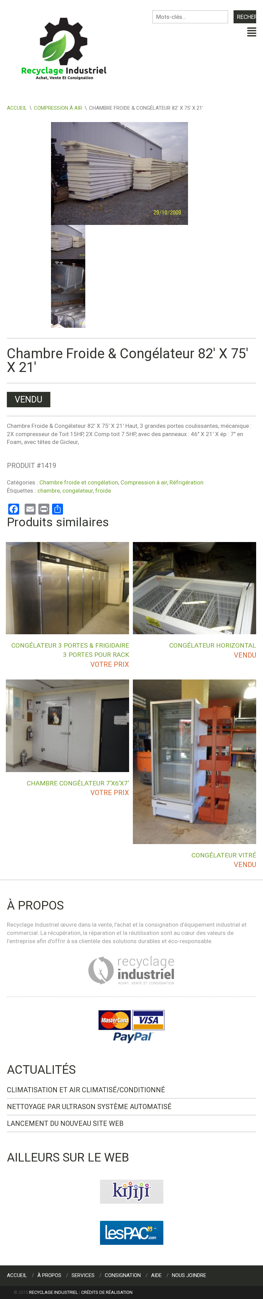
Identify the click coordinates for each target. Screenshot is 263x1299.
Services (83, 1275)
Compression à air (58, 108)
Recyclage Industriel (53, 1292)
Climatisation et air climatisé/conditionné (86, 1090)
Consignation (123, 1275)
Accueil (17, 108)
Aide (156, 1275)
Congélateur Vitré (223, 855)
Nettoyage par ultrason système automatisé (89, 1107)
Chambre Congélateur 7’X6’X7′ (78, 783)
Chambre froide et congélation (78, 482)
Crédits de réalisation (107, 1292)
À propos (49, 1275)
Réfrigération (186, 482)
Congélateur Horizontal (212, 645)
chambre (48, 490)
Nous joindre (189, 1275)
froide (103, 490)
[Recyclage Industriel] (69, 45)
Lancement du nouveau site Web (65, 1123)
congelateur (77, 490)
